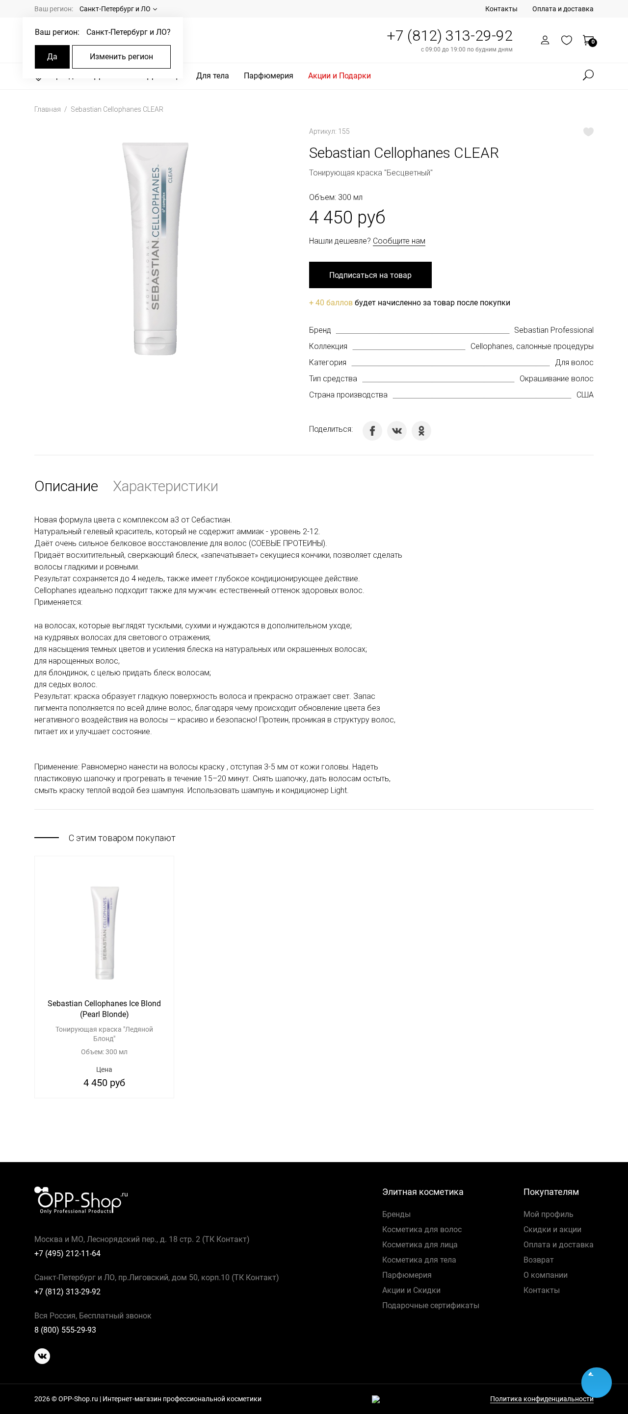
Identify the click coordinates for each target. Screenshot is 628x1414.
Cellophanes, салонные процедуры (532, 346)
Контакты (501, 9)
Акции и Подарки (339, 75)
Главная (48, 109)
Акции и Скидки (411, 1290)
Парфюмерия (268, 75)
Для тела (212, 75)
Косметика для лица (420, 1244)
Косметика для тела (419, 1260)
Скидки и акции (552, 1229)
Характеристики (165, 486)
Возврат (538, 1260)
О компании (545, 1275)
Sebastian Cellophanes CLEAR (117, 109)
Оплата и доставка (563, 9)
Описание (66, 486)
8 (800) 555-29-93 (65, 1330)
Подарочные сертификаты (430, 1305)
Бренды (396, 1214)
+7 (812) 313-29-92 (450, 35)
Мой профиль (548, 1214)
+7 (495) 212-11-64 (67, 1253)
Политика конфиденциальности (542, 1399)
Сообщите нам (399, 241)
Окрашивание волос (557, 378)
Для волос (574, 362)
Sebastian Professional (554, 330)
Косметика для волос (422, 1229)
